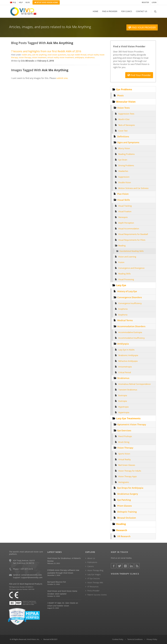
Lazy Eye (121, 285)
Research (121, 530)
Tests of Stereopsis (126, 125)
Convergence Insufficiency (130, 303)
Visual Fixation (124, 211)
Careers (90, 566)
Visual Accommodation (128, 228)
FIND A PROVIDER (109, 11)
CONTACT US (141, 11)
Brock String (123, 442)
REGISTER (145, 2)
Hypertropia (123, 412)
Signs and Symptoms (128, 142)
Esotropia (122, 401)
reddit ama (26, 54)
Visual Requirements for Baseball (133, 234)
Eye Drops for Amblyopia (130, 487)
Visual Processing (126, 279)
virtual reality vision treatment (60, 57)
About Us (91, 558)
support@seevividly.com (31, 577)
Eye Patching (124, 499)
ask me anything (39, 54)
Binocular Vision (126, 101)
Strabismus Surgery (127, 493)
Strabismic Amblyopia (128, 355)
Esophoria (122, 314)
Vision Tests (123, 107)
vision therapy (25, 57)
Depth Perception (126, 222)
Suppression (123, 176)
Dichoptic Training (127, 511)
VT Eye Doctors (93, 578)
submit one (62, 78)
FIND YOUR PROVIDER (143, 27)
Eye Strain (122, 159)
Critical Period (124, 372)
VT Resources (93, 586)
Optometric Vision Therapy (131, 424)
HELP (21, 2)
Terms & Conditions (135, 639)
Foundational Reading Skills (132, 251)
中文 (14, 2)
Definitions (123, 136)
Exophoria (122, 309)
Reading (122, 245)
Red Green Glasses (126, 465)
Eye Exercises (124, 430)
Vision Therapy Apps (127, 476)
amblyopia (79, 57)
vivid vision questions (56, 54)
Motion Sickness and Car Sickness (133, 188)
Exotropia (122, 395)
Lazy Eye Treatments (128, 418)
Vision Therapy (125, 447)
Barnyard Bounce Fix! (56, 582)
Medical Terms (125, 320)
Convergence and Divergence (131, 268)
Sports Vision (124, 453)
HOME (95, 11)
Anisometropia (125, 366)
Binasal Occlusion (126, 517)
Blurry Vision (124, 148)
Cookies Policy (117, 639)
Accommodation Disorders (131, 326)
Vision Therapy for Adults (129, 470)
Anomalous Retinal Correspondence (134, 384)
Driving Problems (126, 165)
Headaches (123, 171)
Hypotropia (123, 406)
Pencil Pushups (125, 436)
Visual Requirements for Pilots (131, 240)
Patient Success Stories (97, 594)
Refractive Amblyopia (128, 361)
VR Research (123, 536)
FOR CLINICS (126, 11)
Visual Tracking (125, 205)
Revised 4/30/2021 (50, 639)
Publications (92, 562)
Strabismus (123, 378)
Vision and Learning (127, 256)
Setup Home (47, 2)
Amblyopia (123, 343)
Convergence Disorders (129, 297)
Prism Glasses (124, 505)
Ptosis (120, 95)
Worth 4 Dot (123, 119)
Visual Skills (123, 199)
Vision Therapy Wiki (95, 582)
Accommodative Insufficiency (131, 338)
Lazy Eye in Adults (126, 349)
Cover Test (122, 130)
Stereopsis (123, 217)
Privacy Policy (152, 639)
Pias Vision (123, 193)
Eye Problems (124, 89)
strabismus (90, 57)
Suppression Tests (126, 113)
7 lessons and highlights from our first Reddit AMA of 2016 (46, 51)
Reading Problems (126, 154)
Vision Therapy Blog (95, 570)
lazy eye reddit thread (76, 54)
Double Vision (124, 182)
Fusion (121, 262)
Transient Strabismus (127, 389)
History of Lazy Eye (127, 291)
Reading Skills (124, 273)
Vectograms (123, 482)
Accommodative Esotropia (130, 332)
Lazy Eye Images (94, 574)
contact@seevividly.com (31, 575)
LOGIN (154, 2)
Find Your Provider (140, 75)
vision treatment (39, 57)
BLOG (28, 2)
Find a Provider (93, 590)
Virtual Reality (124, 459)
